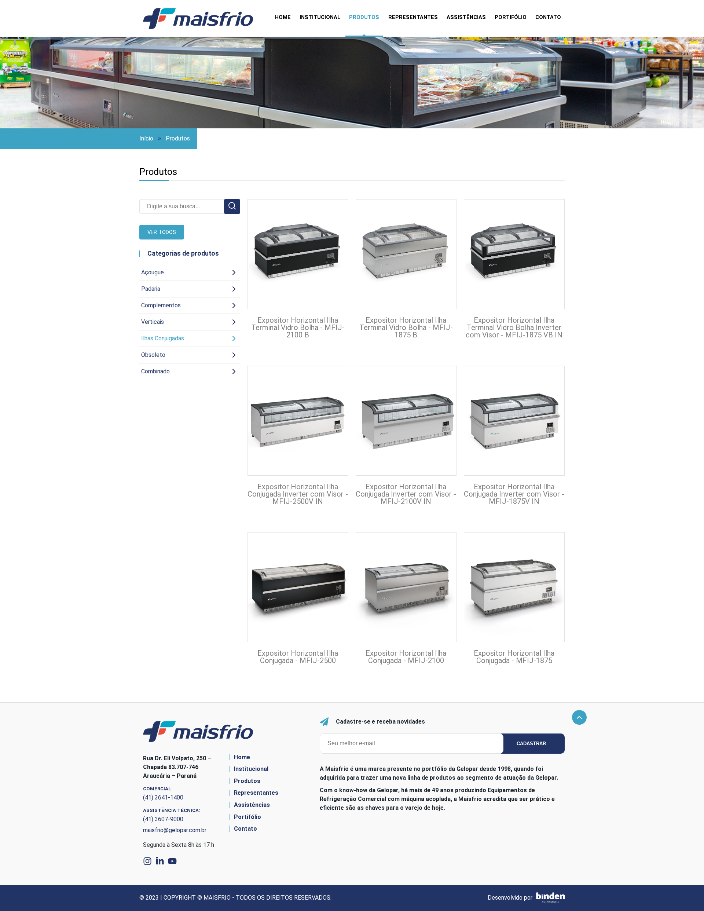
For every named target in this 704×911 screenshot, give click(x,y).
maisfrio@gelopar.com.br (174, 830)
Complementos (161, 305)
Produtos (364, 17)
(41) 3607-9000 (163, 819)
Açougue (152, 272)
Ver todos (161, 232)
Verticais (152, 321)
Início (146, 139)
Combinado (155, 371)
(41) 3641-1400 (163, 797)
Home (283, 17)
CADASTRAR (531, 743)
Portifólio (511, 17)
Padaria (150, 288)
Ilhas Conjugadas (162, 338)
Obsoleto (153, 354)
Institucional (320, 17)
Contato (548, 17)
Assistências (466, 17)
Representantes (413, 17)
